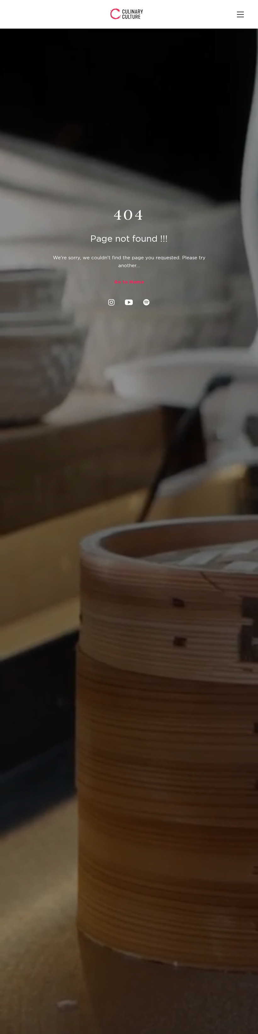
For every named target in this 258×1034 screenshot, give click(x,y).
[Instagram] (111, 302)
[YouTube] (129, 302)
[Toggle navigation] (240, 14)
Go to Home (129, 281)
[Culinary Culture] (126, 13)
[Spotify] (146, 302)
